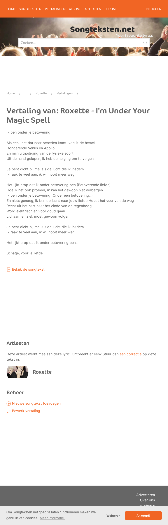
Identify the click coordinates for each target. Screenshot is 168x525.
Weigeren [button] (114, 515)
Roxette (41, 93)
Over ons (147, 500)
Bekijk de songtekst (28, 269)
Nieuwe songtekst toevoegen (36, 403)
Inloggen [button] (153, 9)
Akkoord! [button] (143, 515)
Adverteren (145, 495)
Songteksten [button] (30, 9)
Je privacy (146, 505)
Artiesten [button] (93, 9)
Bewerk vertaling (25, 411)
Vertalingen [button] (55, 9)
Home (11, 9)
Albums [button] (75, 9)
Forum (110, 9)
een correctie (131, 354)
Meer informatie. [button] (52, 518)
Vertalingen (65, 93)
